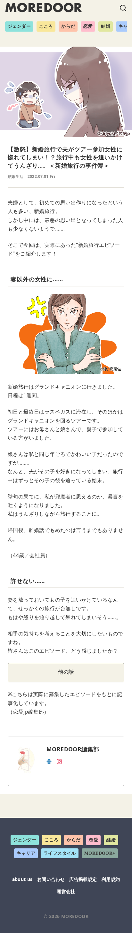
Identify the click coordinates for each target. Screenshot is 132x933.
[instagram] (59, 761)
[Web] (49, 761)
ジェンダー (19, 26)
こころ (46, 26)
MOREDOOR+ (99, 853)
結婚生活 (16, 176)
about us (22, 879)
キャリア (26, 853)
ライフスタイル (60, 853)
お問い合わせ (51, 879)
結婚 (105, 26)
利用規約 (111, 879)
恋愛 (88, 26)
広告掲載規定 (83, 879)
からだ (68, 26)
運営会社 (66, 891)
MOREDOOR (74, 916)
